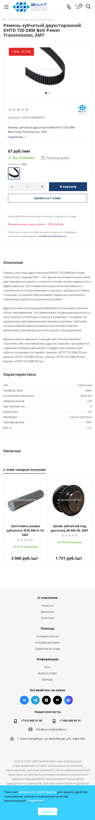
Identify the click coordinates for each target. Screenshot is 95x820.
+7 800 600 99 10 (70, 720)
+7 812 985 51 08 (31, 720)
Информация (47, 659)
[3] (19, 109)
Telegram (35, 700)
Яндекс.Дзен (46, 700)
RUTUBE (57, 700)
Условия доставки (47, 642)
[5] (27, 109)
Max (68, 700)
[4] (23, 109)
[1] (10, 109)
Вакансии (47, 612)
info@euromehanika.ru (52, 236)
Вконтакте (24, 700)
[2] (14, 109)
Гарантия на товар (47, 649)
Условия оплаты (47, 636)
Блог (47, 667)
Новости (47, 605)
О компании (48, 598)
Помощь (48, 628)
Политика (47, 618)
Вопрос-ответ (47, 673)
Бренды (47, 679)
